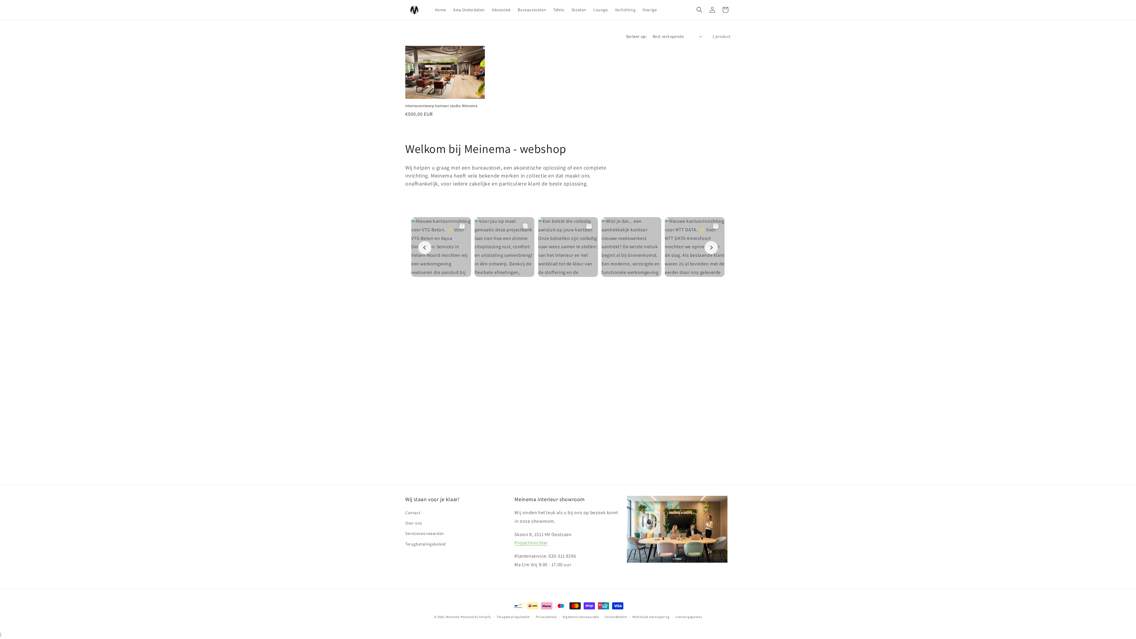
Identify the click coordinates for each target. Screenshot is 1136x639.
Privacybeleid (546, 617)
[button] (699, 9)
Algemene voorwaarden (581, 617)
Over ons (413, 523)
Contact (412, 512)
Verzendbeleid (616, 617)
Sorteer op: (636, 36)
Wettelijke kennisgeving (650, 617)
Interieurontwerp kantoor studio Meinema (441, 106)
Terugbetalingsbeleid (425, 544)
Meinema (453, 617)
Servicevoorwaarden (424, 533)
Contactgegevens (688, 617)
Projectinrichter (531, 543)
